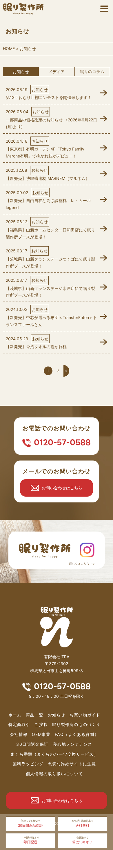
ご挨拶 (41, 724)
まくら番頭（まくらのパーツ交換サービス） (54, 754)
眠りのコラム (92, 71)
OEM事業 (41, 734)
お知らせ (21, 71)
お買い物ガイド (85, 714)
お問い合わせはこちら (62, 487)
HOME (9, 48)
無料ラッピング (28, 763)
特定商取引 (19, 724)
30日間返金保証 (32, 744)
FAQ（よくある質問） (77, 734)
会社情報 (18, 734)
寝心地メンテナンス (72, 744)
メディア (56, 71)
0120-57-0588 (62, 442)
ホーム (14, 714)
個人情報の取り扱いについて (54, 773)
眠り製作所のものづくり (76, 724)
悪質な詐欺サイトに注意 (72, 763)
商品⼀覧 (34, 714)
